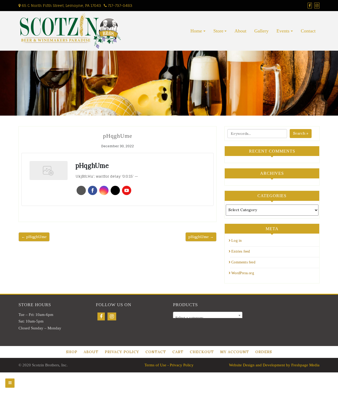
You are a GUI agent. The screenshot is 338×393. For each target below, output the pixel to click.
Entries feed (240, 251)
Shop (71, 351)
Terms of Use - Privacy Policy (169, 365)
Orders (263, 351)
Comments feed (243, 262)
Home (196, 31)
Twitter (115, 190)
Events (282, 31)
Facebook (92, 190)
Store (218, 31)
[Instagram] (111, 316)
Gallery (261, 31)
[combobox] (207, 315)
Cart (178, 351)
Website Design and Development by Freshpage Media (274, 365)
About (240, 31)
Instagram (104, 190)
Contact (308, 31)
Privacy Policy (122, 351)
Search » (300, 133)
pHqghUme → (201, 236)
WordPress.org (242, 273)
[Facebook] (101, 316)
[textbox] (207, 317)
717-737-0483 (119, 5)
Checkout (202, 351)
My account (234, 351)
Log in (236, 241)
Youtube (126, 190)
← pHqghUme (34, 236)
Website (81, 190)
